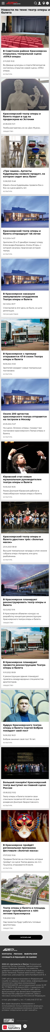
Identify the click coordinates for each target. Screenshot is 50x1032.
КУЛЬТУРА (7, 74)
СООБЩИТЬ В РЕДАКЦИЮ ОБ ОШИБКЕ (19, 957)
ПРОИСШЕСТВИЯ (10, 314)
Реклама (18, 954)
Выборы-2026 (30, 954)
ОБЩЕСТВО (8, 131)
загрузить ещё (25, 937)
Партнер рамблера (21, 1020)
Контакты (7, 954)
